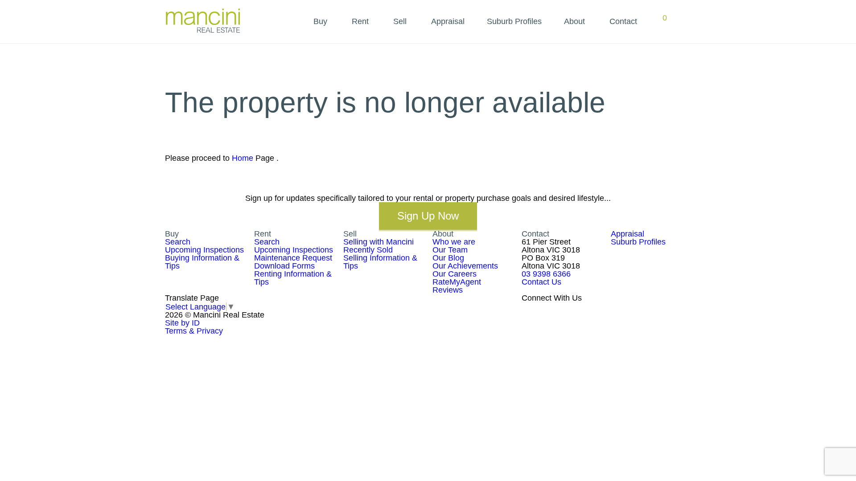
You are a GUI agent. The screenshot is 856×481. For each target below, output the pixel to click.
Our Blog (448, 257)
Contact (623, 21)
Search (177, 241)
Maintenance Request (293, 257)
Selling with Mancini (378, 241)
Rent (360, 21)
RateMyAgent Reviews (456, 285)
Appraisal (448, 21)
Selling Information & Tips (380, 261)
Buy (320, 21)
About (574, 21)
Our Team (450, 249)
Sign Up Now (428, 216)
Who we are (453, 241)
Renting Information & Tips (293, 277)
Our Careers (454, 273)
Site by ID (182, 322)
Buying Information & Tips (202, 261)
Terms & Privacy (194, 330)
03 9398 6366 (546, 273)
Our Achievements (465, 265)
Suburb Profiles (514, 21)
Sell (400, 21)
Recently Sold (368, 249)
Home (242, 158)
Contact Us (541, 281)
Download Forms (284, 265)
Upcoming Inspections (204, 249)
